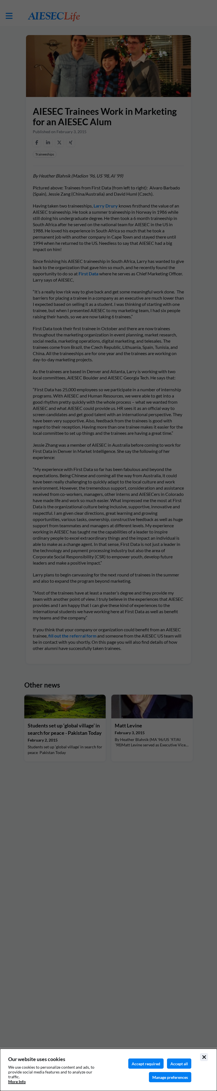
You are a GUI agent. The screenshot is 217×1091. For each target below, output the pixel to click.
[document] (108, 1070)
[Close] (204, 1057)
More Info (17, 1081)
